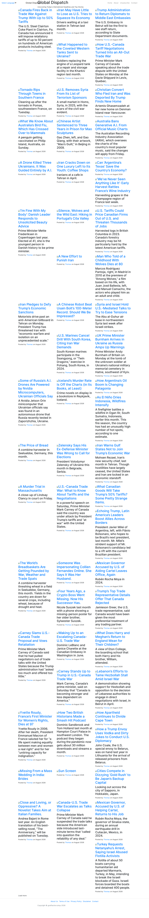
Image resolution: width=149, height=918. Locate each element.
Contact (134, 3)
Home (110, 3)
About (116, 3)
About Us (54, 901)
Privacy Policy (76, 901)
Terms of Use (64, 901)
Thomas (30, 50)
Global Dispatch (33, 3)
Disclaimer (87, 901)
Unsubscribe (125, 3)
